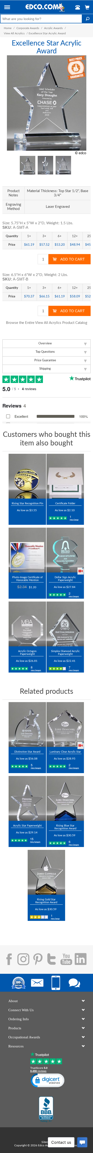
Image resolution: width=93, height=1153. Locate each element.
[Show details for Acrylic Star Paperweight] (27, 798)
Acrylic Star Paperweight (27, 825)
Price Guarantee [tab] (45, 360)
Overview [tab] (45, 343)
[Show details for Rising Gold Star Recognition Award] (46, 872)
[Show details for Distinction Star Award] (27, 724)
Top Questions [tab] (45, 351)
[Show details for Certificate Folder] (65, 476)
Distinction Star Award (27, 751)
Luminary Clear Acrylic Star (65, 751)
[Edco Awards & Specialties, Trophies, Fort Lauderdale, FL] (46, 1109)
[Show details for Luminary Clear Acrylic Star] (65, 724)
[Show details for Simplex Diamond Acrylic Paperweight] (65, 624)
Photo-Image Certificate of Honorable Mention (27, 579)
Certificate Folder (65, 503)
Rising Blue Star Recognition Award (65, 827)
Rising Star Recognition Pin (27, 503)
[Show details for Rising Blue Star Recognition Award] (65, 798)
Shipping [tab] (45, 368)
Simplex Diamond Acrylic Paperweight (65, 652)
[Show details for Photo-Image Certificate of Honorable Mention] (27, 550)
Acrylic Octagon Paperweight (27, 652)
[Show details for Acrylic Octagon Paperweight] (27, 624)
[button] (7, 8)
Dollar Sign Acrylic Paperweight (65, 579)
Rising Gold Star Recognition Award (46, 901)
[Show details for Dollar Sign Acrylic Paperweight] (65, 550)
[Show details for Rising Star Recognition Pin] (27, 476)
